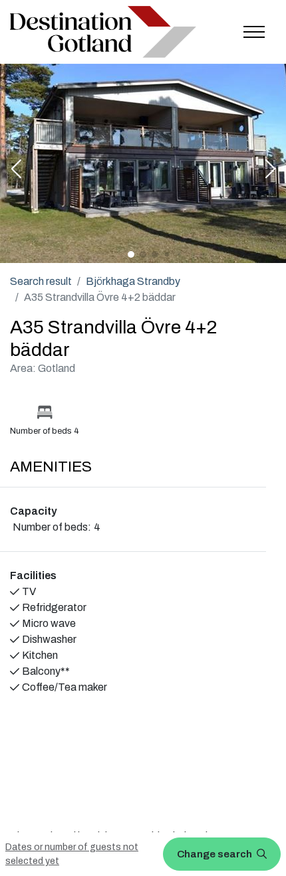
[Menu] (254, 32)
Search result (41, 281)
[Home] (103, 32)
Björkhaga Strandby (133, 281)
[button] (16, 170)
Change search (215, 854)
